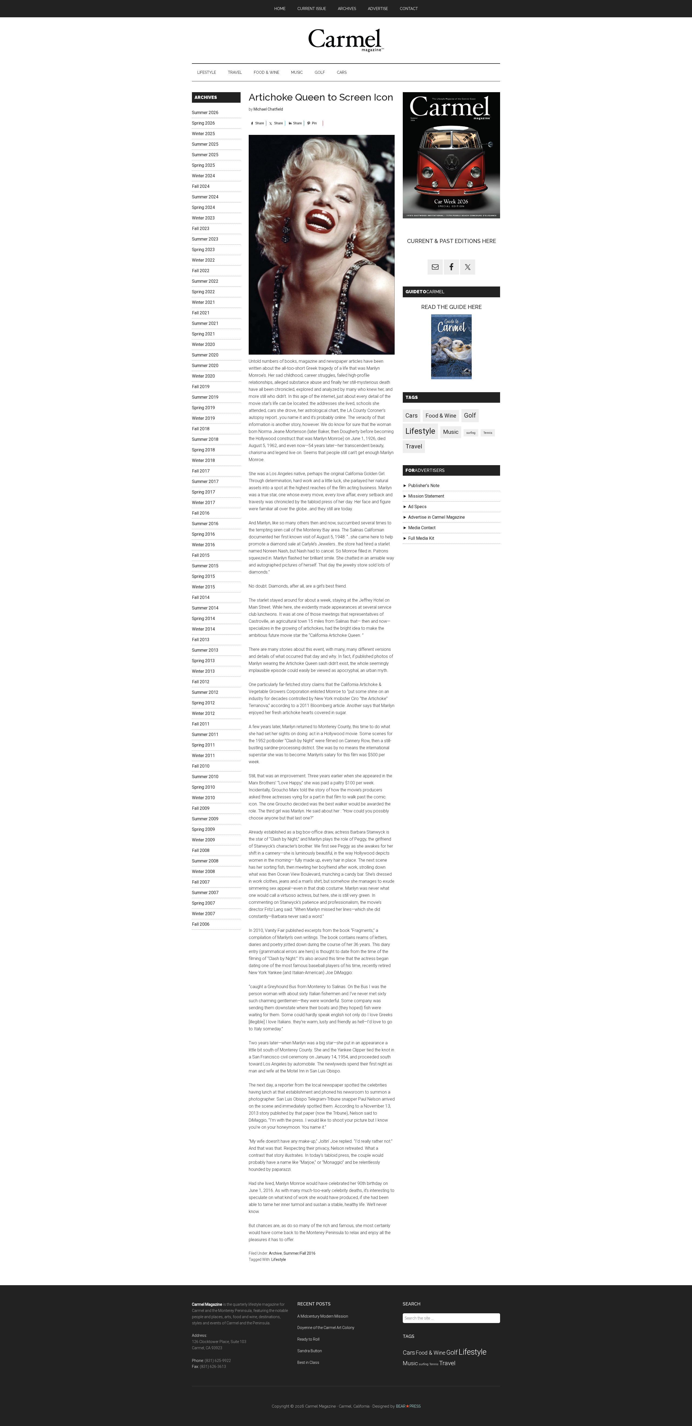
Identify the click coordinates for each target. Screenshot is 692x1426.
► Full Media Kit (418, 538)
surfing (470, 432)
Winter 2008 (203, 871)
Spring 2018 (203, 449)
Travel (413, 446)
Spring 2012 (203, 702)
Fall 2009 (200, 808)
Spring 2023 (203, 249)
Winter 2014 (203, 629)
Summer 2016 (205, 523)
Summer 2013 (205, 650)
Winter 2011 (203, 755)
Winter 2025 (203, 133)
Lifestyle (278, 1259)
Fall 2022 (200, 270)
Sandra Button (309, 1351)
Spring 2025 (203, 165)
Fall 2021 (200, 312)
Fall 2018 (200, 428)
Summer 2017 (205, 481)
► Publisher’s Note (421, 485)
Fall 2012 (200, 681)
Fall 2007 (200, 882)
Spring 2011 (203, 745)
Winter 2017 (203, 502)
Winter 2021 (203, 302)
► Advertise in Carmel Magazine (434, 517)
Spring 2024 (203, 207)
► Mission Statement (423, 496)
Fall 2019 (200, 386)
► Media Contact (419, 527)
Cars (411, 415)
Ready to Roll (308, 1339)
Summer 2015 (205, 565)
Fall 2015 (200, 555)
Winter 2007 (203, 913)
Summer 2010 (205, 776)
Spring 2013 (203, 660)
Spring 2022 (203, 291)
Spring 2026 (203, 123)
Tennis (487, 432)
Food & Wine (440, 415)
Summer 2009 (205, 818)
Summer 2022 (205, 281)
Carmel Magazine (346, 40)
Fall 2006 (200, 924)
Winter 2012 (203, 713)
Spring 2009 (203, 829)
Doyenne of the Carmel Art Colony (325, 1327)
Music (450, 431)
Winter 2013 (203, 671)
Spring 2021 (203, 333)
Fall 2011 (200, 724)
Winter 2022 (203, 260)
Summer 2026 (205, 112)
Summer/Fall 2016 (299, 1253)
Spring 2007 (203, 903)
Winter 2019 (203, 418)
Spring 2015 (203, 576)
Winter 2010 (203, 797)
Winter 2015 (203, 586)
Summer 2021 (205, 323)
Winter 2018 (203, 460)
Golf (470, 415)
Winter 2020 (203, 344)
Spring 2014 (203, 618)
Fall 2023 (200, 228)
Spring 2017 (203, 492)
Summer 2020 (205, 355)
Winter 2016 (203, 544)
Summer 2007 (205, 892)
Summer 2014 (205, 608)
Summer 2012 (205, 692)
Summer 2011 (205, 734)
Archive (275, 1253)
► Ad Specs (415, 506)
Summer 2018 (205, 439)
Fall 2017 (200, 471)
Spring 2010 (203, 787)
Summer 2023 (205, 239)
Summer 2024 (205, 196)
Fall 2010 (200, 766)
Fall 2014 (200, 597)
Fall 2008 (200, 850)
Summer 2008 (205, 861)
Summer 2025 (205, 144)
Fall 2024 (200, 186)
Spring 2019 (203, 407)
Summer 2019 (205, 397)
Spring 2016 (203, 534)
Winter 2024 (203, 175)
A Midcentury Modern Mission (322, 1316)
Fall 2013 (200, 639)
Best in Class (308, 1362)
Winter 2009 (203, 839)
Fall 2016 (200, 513)
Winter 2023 (203, 218)
